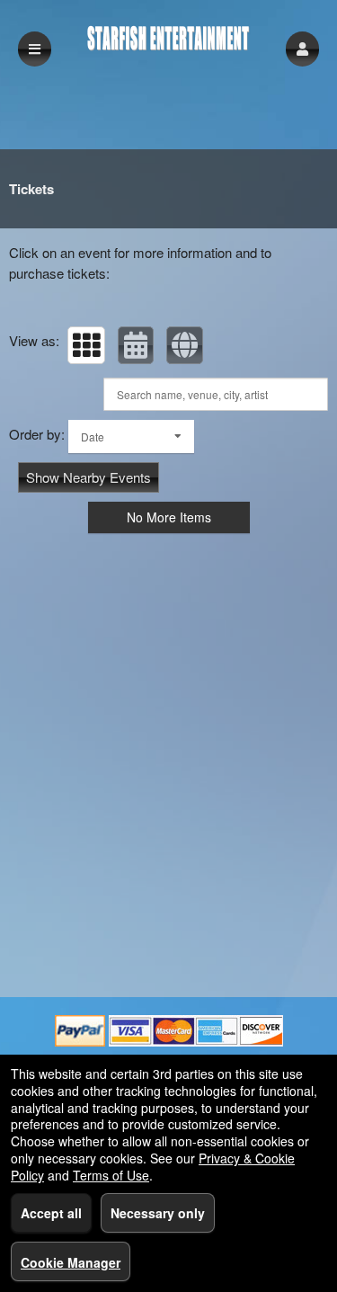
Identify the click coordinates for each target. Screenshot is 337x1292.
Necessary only (158, 1213)
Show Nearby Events (88, 477)
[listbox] (131, 436)
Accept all (51, 1213)
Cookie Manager (70, 1262)
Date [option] (92, 436)
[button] (302, 49)
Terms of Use (111, 1175)
